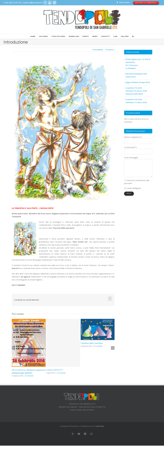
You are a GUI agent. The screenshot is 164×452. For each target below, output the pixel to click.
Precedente (98, 49)
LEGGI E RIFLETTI (54, 370)
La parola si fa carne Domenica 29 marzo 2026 (136, 91)
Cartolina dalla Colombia (92, 343)
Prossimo (109, 49)
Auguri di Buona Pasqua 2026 (138, 82)
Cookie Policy (99, 426)
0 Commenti (29, 376)
